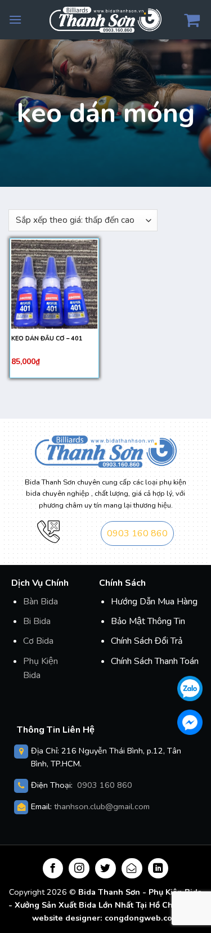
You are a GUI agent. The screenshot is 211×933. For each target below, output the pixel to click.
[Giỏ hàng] (193, 19)
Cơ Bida (38, 641)
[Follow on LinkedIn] (158, 868)
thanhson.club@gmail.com (102, 806)
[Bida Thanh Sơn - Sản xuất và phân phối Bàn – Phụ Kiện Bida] (106, 19)
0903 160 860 (137, 533)
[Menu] (15, 19)
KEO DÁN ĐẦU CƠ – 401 (47, 339)
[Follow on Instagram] (79, 868)
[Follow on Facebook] (53, 868)
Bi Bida (37, 621)
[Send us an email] (132, 868)
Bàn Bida (40, 601)
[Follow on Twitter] (105, 868)
